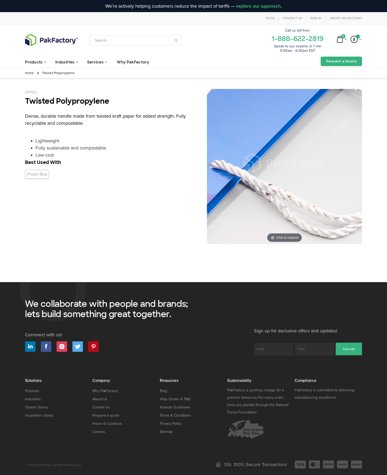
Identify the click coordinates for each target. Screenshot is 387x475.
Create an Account (346, 18)
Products (32, 391)
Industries (33, 399)
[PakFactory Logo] (51, 40)
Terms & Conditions (175, 415)
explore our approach (258, 6)
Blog (270, 18)
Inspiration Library (39, 415)
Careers (98, 431)
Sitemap (166, 431)
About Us (99, 399)
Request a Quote (341, 61)
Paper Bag (37, 174)
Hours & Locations (107, 423)
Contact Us (292, 18)
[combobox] (136, 40)
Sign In (315, 18)
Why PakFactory (105, 391)
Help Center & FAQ (175, 399)
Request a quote (105, 415)
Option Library (36, 407)
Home (29, 73)
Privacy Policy (171, 423)
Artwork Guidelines (175, 407)
